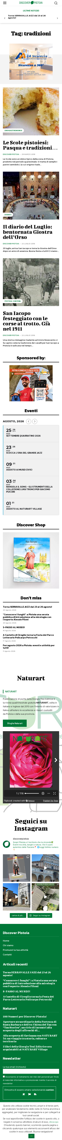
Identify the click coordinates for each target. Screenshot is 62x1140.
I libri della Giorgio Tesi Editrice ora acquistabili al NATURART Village (27, 1048)
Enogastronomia (13, 130)
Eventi (8, 214)
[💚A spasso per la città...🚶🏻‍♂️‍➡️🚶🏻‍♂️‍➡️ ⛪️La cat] (16, 897)
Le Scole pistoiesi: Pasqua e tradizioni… (30, 145)
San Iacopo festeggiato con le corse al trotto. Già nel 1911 (26, 321)
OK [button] (31, 1136)
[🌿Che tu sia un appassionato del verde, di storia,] (45, 897)
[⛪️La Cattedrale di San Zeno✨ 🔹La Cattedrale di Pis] (45, 868)
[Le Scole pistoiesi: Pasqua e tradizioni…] (31, 111)
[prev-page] (4, 18)
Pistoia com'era (13, 301)
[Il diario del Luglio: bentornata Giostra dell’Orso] (31, 196)
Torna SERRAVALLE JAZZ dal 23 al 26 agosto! (27, 16)
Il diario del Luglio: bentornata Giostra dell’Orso (27, 231)
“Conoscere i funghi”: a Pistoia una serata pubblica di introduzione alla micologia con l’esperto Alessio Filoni (27, 617)
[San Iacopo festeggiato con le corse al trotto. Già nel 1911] (31, 282)
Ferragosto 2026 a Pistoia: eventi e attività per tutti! (29, 647)
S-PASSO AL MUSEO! (14, 627)
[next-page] (57, 18)
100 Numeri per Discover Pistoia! (25, 1016)
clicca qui (53, 1122)
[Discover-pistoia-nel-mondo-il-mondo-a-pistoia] (31, 2)
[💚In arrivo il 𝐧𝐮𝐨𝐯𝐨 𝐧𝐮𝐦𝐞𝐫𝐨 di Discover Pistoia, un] (16, 868)
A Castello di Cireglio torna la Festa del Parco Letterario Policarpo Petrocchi (28, 636)
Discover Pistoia (11, 154)
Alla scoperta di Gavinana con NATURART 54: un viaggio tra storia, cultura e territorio (30, 1038)
